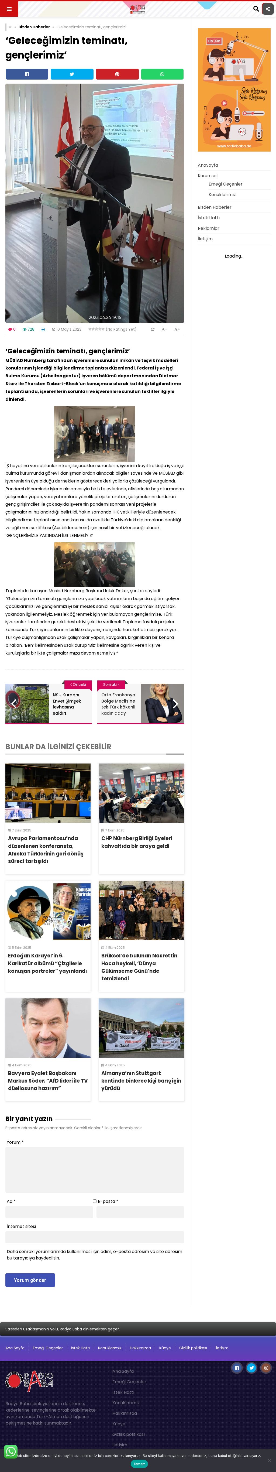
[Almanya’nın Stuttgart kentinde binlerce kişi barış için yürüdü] (141, 1028)
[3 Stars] (96, 329)
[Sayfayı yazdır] (43, 329)
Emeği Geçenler (226, 184)
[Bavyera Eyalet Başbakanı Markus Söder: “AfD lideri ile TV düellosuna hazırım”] (48, 1028)
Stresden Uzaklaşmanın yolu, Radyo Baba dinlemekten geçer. (62, 1329)
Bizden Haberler (34, 27)
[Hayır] (269, 1460)
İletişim (205, 239)
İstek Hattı (209, 218)
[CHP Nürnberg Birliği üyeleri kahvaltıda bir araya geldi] (141, 793)
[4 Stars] (99, 329)
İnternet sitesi (21, 1226)
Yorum (15, 1142)
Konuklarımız (222, 194)
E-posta (108, 1201)
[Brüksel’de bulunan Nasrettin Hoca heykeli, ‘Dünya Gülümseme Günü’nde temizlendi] (141, 910)
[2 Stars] (93, 329)
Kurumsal (208, 176)
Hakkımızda (140, 1348)
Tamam (139, 1464)
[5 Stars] (103, 329)
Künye (165, 1348)
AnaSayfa (208, 165)
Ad (11, 1201)
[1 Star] (90, 329)
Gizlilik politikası (193, 1348)
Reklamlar (208, 228)
